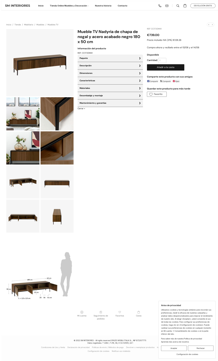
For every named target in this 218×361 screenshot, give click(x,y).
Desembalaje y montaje (91, 95)
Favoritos (120, 315)
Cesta (138, 315)
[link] (187, 353)
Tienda (18, 24)
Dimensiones (86, 73)
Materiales (85, 88)
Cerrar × (81, 108)
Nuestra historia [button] (103, 5)
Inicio (8, 24)
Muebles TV (53, 24)
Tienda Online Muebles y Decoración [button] (68, 5)
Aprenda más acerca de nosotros (175, 342)
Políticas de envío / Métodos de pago (108, 347)
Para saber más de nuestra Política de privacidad (181, 339)
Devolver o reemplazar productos (140, 347)
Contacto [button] (122, 5)
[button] (17, 6)
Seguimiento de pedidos (101, 317)
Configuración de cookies (98, 351)
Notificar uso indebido (121, 351)
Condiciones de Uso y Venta (53, 347)
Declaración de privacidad (78, 347)
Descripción (86, 65)
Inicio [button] (41, 5)
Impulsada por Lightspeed (110, 355)
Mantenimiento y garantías (93, 103)
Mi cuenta (81, 315)
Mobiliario (28, 24)
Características (87, 80)
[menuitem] (209, 24)
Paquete (84, 58)
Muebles (40, 24)
